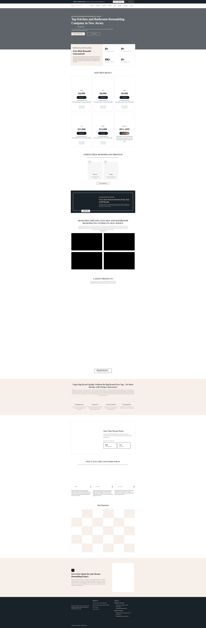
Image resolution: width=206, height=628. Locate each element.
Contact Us (116, 600)
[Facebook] (118, 625)
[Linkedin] (129, 625)
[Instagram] (125, 625)
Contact (132, 5)
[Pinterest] (120, 625)
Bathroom (98, 5)
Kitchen (92, 5)
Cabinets (104, 5)
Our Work (125, 5)
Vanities (110, 5)
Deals (115, 5)
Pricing (119, 5)
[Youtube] (123, 625)
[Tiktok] (134, 625)
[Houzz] (131, 625)
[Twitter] (127, 625)
